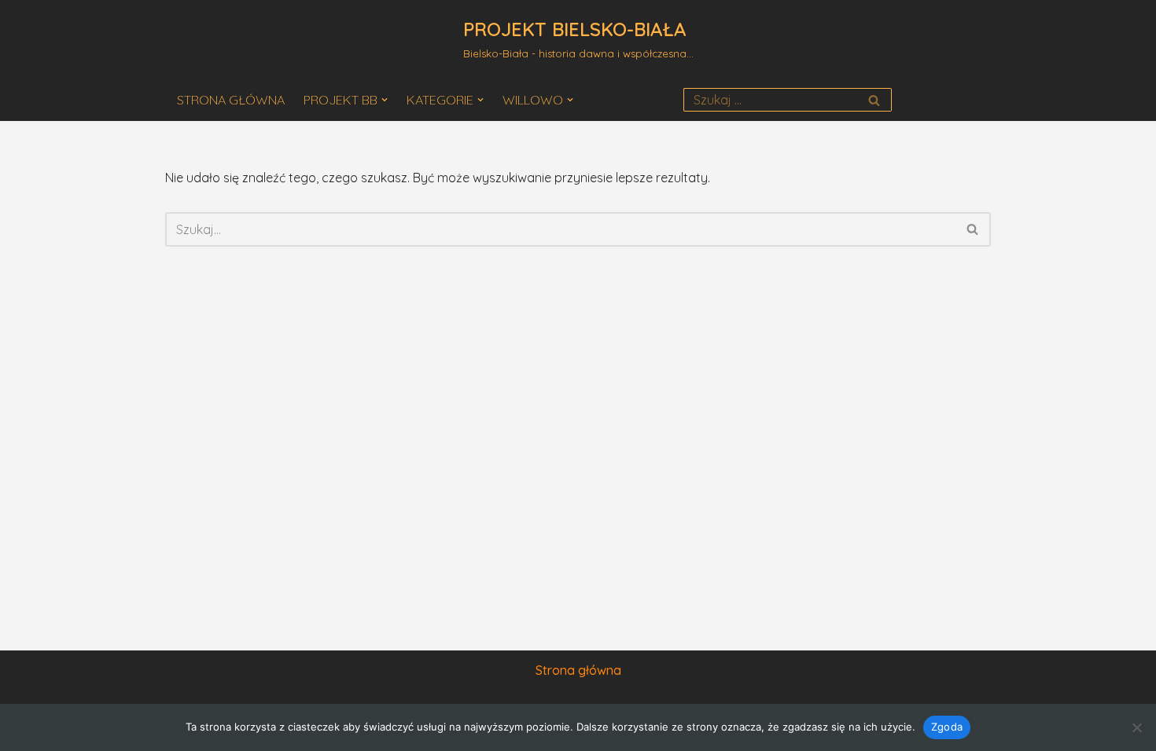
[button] (384, 100)
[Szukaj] (874, 100)
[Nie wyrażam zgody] (1136, 727)
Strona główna (578, 670)
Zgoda (947, 726)
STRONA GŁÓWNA (231, 100)
